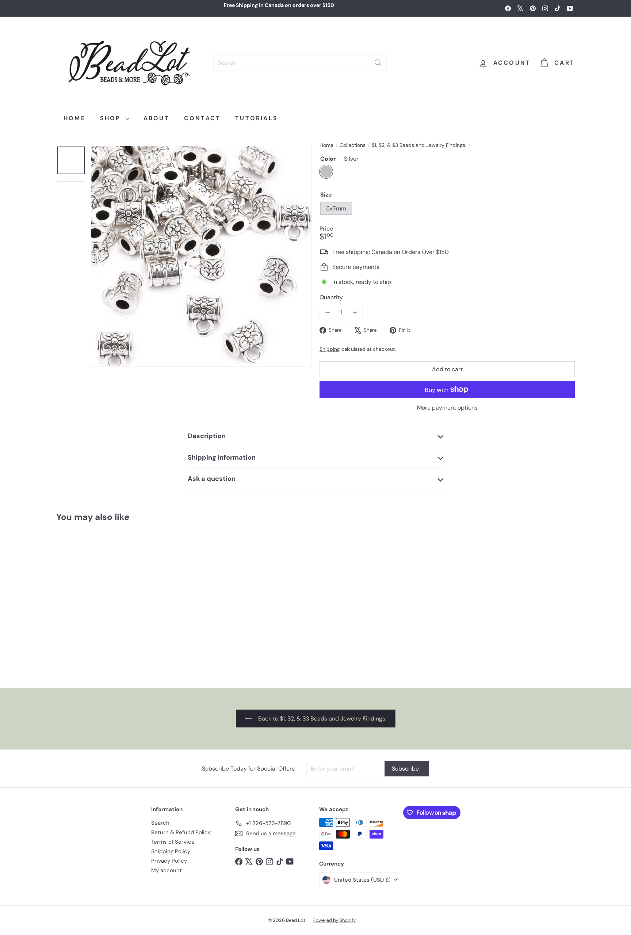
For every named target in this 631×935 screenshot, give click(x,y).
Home (326, 145)
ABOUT (156, 118)
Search (160, 822)
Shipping (330, 349)
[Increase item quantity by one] (355, 312)
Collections (353, 145)
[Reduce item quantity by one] (327, 312)
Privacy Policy (169, 860)
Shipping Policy (170, 851)
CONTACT (202, 118)
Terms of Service (173, 841)
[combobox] (300, 62)
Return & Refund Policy (181, 832)
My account (166, 870)
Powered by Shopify (334, 920)
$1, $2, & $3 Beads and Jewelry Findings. (419, 145)
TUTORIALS (256, 118)
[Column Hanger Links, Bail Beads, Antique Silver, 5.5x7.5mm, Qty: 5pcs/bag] (99, 601)
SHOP (111, 118)
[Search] (378, 62)
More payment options (447, 407)
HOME (74, 118)
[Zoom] (201, 256)
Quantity (331, 297)
